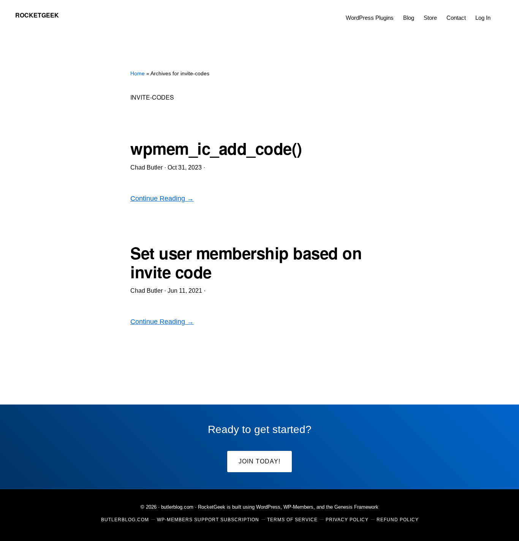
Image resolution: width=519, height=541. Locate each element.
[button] (500, 12)
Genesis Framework (356, 507)
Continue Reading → (162, 198)
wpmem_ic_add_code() (216, 148)
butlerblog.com (177, 507)
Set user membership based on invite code (246, 262)
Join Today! (259, 461)
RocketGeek (37, 15)
